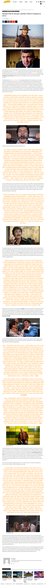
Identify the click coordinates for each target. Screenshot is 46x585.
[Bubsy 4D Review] (39, 574)
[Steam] (42, 2)
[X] (6, 22)
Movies (13, 11)
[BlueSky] (41, 4)
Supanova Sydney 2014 (15, 80)
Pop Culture (7, 9)
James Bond (34, 72)
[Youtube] (40, 2)
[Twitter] (38, 2)
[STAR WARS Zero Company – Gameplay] (7, 574)
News (9, 11)
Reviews (14, 577)
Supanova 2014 (17, 11)
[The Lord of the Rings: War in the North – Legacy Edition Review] (28, 574)
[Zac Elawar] (3, 18)
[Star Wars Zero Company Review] (17, 574)
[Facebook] (36, 2)
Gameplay (4, 577)
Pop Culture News (12, 9)
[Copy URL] (16, 22)
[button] (44, 6)
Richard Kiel (15, 71)
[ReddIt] (14, 22)
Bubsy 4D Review (37, 578)
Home (3, 9)
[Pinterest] (44, 2)
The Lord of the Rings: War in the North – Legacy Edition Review (28, 579)
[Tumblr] (8, 22)
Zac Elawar (6, 18)
